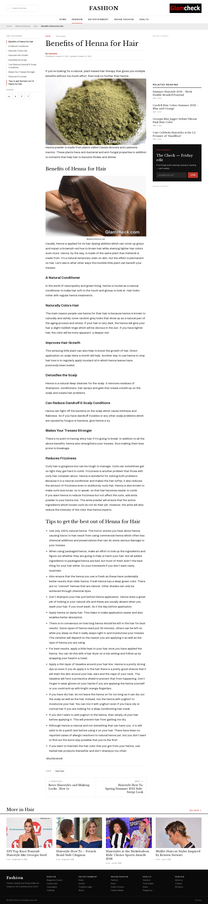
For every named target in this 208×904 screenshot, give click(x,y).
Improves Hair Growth (18, 55)
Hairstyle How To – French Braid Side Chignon (76, 853)
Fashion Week (117, 890)
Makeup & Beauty (22, 26)
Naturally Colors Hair (17, 51)
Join (192, 175)
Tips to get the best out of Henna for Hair (21, 82)
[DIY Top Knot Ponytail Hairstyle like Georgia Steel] (29, 833)
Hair (36, 26)
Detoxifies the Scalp (17, 60)
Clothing (50, 890)
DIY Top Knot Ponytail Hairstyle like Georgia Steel (26, 853)
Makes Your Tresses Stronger (21, 72)
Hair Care (59, 771)
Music (81, 890)
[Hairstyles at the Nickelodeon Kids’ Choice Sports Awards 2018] (129, 833)
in (9, 96)
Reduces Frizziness (17, 76)
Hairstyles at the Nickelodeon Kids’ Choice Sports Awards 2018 (127, 855)
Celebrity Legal (85, 887)
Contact (178, 884)
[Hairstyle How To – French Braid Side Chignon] (79, 833)
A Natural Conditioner (18, 46)
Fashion (104, 8)
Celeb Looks (52, 884)
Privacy (198, 900)
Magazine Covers (54, 880)
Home (62, 19)
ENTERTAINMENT (98, 19)
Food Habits (148, 884)
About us (179, 880)
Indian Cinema (117, 887)
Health (144, 19)
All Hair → (196, 810)
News (81, 880)
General (146, 880)
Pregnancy (147, 890)
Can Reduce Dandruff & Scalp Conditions (22, 66)
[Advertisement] (177, 58)
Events (82, 884)
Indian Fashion (124, 19)
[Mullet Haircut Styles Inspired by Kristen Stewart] (179, 833)
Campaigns (52, 887)
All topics (179, 887)
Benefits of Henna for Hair (20, 42)
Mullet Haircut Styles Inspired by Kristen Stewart (178, 853)
